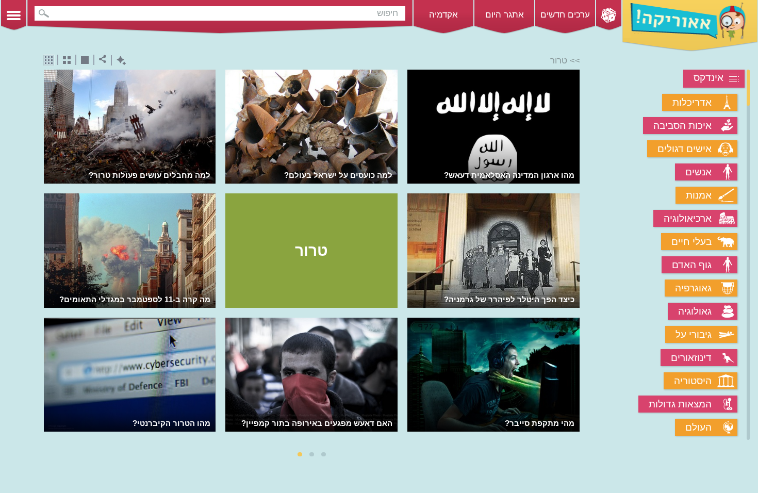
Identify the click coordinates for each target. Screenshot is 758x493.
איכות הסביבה (682, 125)
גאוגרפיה (693, 288)
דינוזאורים (691, 357)
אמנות (699, 195)
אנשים (698, 172)
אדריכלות (692, 102)
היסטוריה (693, 380)
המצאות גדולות (680, 404)
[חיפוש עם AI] (118, 60)
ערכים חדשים (565, 15)
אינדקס (708, 77)
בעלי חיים (691, 241)
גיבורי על (693, 334)
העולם (698, 427)
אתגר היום (504, 15)
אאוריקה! (690, 26)
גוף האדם (692, 264)
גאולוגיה (695, 311)
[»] (572, 256)
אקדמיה (443, 15)
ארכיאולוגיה (688, 218)
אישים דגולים (684, 148)
